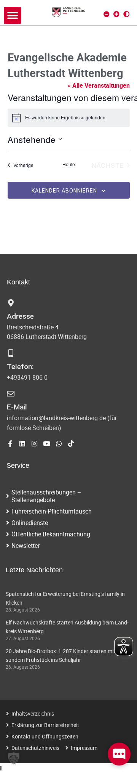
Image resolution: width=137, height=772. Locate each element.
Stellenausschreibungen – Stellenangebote (46, 496)
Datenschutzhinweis (35, 747)
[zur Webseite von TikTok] (71, 443)
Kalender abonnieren (64, 191)
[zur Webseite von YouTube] (46, 443)
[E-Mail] (10, 394)
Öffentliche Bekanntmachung (50, 534)
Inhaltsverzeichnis (32, 713)
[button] (12, 15)
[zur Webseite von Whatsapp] (59, 443)
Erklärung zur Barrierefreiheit (45, 725)
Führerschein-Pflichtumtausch (51, 511)
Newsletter (25, 545)
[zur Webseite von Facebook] (10, 443)
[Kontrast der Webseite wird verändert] (126, 14)
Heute (68, 164)
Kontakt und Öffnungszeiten (44, 736)
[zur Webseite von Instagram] (34, 443)
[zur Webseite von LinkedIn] (22, 443)
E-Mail (17, 407)
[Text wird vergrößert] (116, 14)
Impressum (84, 747)
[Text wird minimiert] (107, 14)
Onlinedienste (29, 522)
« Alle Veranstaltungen (99, 85)
